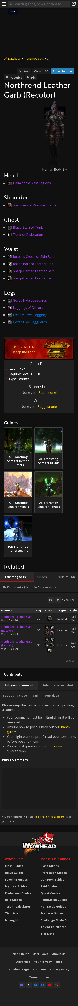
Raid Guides (13, 900)
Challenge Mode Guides (57, 920)
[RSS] (57, 985)
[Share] (74, 4)
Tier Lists (12, 913)
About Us (58, 954)
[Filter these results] (58, 600)
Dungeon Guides (52, 879)
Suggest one (47, 406)
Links (26, 71)
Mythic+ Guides (16, 886)
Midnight (11, 920)
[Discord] (22, 985)
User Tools (40, 954)
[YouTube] (50, 985)
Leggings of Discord (28, 307)
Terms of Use (39, 977)
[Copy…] (51, 600)
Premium (39, 969)
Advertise (23, 962)
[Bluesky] (36, 985)
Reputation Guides (54, 900)
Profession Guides (18, 893)
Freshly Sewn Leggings (30, 315)
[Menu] (4, 4)
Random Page (19, 969)
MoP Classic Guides (55, 859)
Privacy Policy (59, 969)
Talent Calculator (17, 906)
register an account (53, 816)
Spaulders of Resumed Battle (34, 205)
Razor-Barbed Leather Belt (33, 264)
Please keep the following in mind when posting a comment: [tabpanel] (39, 763)
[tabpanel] (39, 630)
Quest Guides (50, 893)
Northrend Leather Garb (16, 617)
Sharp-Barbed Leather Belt (33, 271)
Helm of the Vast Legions (32, 183)
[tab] (17, 577)
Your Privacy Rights (48, 962)
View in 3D (41, 71)
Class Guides (14, 866)
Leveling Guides (16, 879)
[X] (29, 985)
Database (14, 58)
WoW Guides (14, 859)
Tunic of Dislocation (28, 234)
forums (57, 746)
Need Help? (21, 954)
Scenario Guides (52, 913)
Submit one (47, 392)
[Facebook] (43, 985)
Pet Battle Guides (53, 906)
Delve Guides (14, 873)
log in (37, 816)
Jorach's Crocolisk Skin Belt (33, 256)
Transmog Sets (34, 58)
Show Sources (62, 71)
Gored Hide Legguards (30, 300)
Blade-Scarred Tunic (28, 227)
